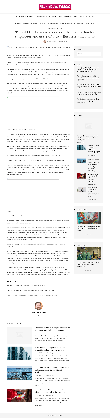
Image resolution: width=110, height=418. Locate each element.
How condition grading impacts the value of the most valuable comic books (88, 228)
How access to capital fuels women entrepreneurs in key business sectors (93, 192)
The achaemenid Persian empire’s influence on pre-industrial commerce (51, 391)
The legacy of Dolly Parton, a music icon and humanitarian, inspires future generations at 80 (89, 69)
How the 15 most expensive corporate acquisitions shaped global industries (51, 349)
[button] (87, 234)
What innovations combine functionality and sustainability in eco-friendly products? (52, 369)
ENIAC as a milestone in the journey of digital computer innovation (89, 93)
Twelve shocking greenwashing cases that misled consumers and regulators (88, 78)
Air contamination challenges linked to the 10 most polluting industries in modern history (89, 86)
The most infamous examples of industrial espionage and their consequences (52, 329)
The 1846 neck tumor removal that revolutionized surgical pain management (88, 101)
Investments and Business (55, 28)
